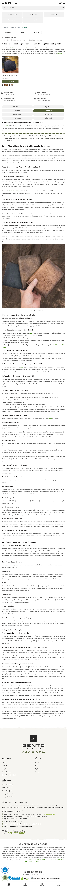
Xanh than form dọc (19, 40)
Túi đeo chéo (45, 860)
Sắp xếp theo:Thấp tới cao (11, 27)
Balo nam (17, 111)
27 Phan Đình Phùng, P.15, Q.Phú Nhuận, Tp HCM (29, 814)
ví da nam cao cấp (14, 191)
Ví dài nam (54, 14)
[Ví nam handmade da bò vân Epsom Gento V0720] (10, 65)
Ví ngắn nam (12, 20)
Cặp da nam (48, 107)
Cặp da (39, 860)
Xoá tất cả (24, 27)
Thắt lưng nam (17, 114)
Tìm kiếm (63, 8)
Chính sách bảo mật (7, 785)
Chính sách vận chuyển (8, 791)
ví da (21, 367)
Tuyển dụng (38, 769)
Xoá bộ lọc (6, 40)
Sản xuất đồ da (6, 772)
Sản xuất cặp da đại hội (9, 775)
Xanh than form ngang (35, 40)
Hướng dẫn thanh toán (8, 797)
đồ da (50, 419)
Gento (26, 47)
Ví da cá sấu (33, 14)
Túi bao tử (28, 862)
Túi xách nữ (38, 772)
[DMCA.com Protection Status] (25, 878)
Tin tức (37, 766)
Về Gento (5, 766)
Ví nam (33, 862)
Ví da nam (11, 47)
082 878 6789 (14, 819)
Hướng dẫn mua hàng (8, 794)
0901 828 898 (23, 819)
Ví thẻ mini (33, 20)
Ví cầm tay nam (12, 14)
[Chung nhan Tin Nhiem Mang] (45, 878)
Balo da (52, 860)
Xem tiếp (59, 53)
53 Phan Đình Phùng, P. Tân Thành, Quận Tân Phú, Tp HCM (25, 816)
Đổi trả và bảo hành (8, 788)
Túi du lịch (57, 860)
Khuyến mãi (5, 769)
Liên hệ (4, 763)
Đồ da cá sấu (48, 118)
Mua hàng (11, 82)
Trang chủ (6, 37)
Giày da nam (17, 118)
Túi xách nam (17, 107)
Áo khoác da (48, 114)
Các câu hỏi (38, 763)
